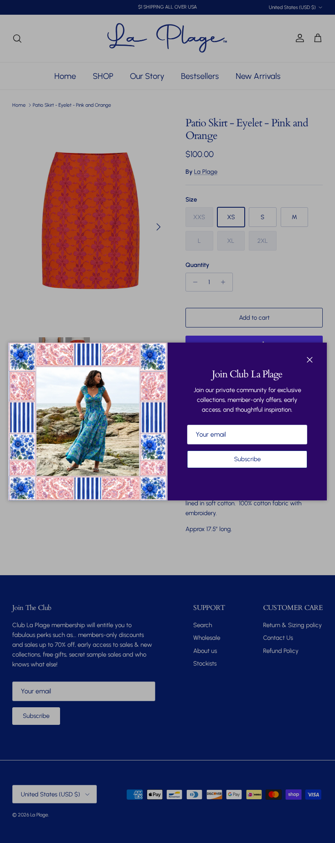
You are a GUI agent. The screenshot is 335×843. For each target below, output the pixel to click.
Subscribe (247, 459)
